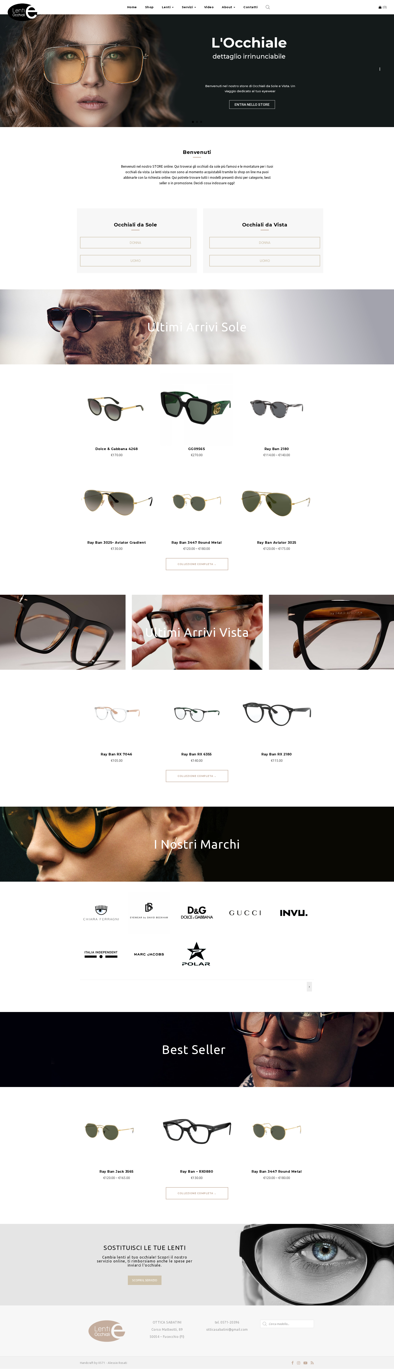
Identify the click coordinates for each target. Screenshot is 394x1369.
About (227, 7)
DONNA (135, 242)
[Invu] (293, 912)
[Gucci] (245, 912)
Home (132, 7)
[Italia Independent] (101, 954)
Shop (149, 7)
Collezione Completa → (197, 564)
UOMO (136, 261)
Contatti (250, 7)
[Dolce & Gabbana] (197, 912)
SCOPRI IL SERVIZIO (144, 1280)
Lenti (167, 7)
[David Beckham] (149, 912)
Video (209, 7)
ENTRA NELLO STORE (252, 104)
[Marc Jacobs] (149, 954)
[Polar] (197, 954)
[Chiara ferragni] (101, 912)
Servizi (188, 7)
